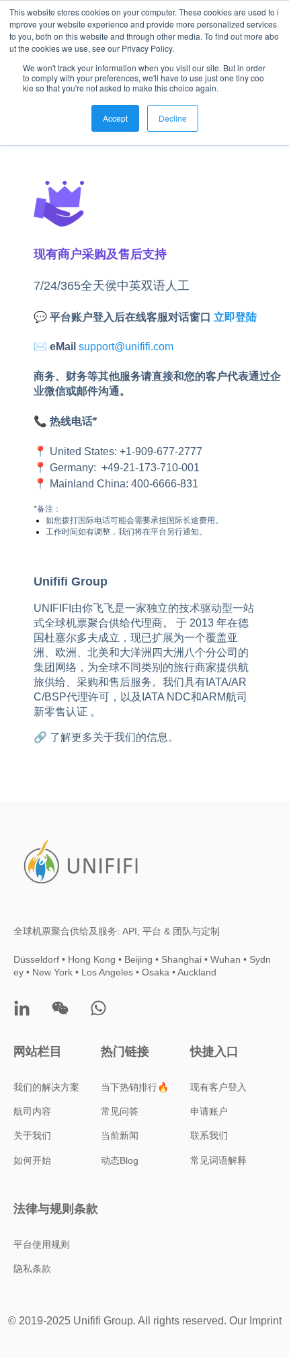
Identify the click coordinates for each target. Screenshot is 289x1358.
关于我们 (32, 1135)
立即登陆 (235, 317)
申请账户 (209, 1111)
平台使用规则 (41, 1244)
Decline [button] (173, 118)
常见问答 (119, 1111)
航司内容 (32, 1111)
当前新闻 (119, 1135)
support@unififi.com (126, 346)
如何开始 (32, 1160)
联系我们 (209, 1135)
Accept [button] (115, 118)
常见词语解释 (218, 1160)
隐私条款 (32, 1268)
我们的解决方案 (46, 1087)
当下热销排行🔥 (135, 1087)
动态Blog (119, 1160)
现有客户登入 (218, 1087)
